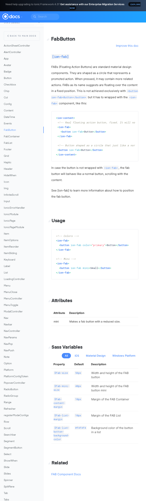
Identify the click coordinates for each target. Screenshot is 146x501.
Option (8, 363)
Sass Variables (67, 347)
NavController (12, 331)
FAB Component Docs (66, 474)
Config (8, 104)
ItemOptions (11, 240)
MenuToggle (11, 305)
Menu (7, 286)
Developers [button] (56, 25)
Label (7, 266)
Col (6, 98)
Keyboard (9, 260)
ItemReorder (11, 247)
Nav (6, 318)
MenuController (13, 299)
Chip (6, 91)
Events (8, 123)
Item (6, 234)
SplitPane (9, 487)
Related (60, 463)
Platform (8, 370)
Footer (8, 149)
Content (8, 110)
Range (7, 402)
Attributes (62, 300)
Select (7, 454)
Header (8, 169)
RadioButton (11, 389)
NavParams (10, 337)
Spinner (8, 480)
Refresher (10, 409)
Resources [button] (93, 25)
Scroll (7, 428)
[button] (21, 16)
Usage (58, 221)
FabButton (10, 130)
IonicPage (9, 221)
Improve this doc (127, 45)
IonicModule (11, 214)
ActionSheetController (17, 46)
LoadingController (14, 279)
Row (6, 422)
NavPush (9, 350)
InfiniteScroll (11, 195)
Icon (6, 182)
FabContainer (12, 136)
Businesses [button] (75, 25)
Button (8, 78)
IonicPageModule (14, 227)
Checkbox (10, 85)
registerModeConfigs (16, 415)
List (6, 273)
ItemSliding (10, 253)
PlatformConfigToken (16, 376)
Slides (7, 474)
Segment (9, 441)
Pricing (109, 25)
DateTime (9, 117)
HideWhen (10, 175)
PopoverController (14, 383)
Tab (6, 493)
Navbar (8, 324)
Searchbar (10, 435)
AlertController (12, 52)
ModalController (13, 311)
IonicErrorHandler (14, 208)
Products (39, 25)
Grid (6, 156)
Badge (7, 72)
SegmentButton (13, 448)
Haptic (7, 162)
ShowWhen (10, 461)
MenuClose (10, 292)
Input (7, 201)
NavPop (8, 344)
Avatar (7, 65)
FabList (8, 143)
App (6, 59)
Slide (7, 467)
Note (7, 357)
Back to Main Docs (23, 36)
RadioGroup (11, 396)
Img (6, 188)
